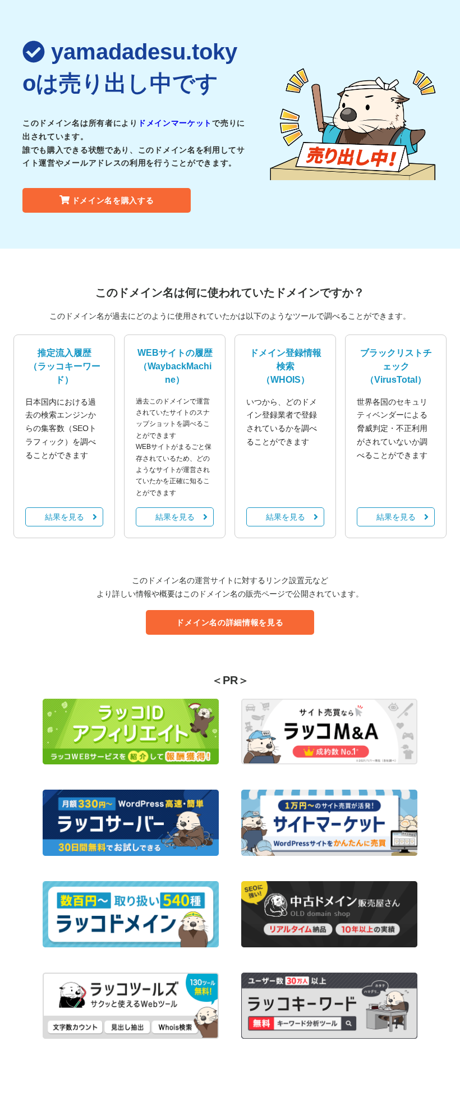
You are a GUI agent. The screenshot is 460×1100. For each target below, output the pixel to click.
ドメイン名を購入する (113, 200)
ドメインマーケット (175, 122)
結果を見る (64, 516)
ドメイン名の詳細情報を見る (229, 622)
